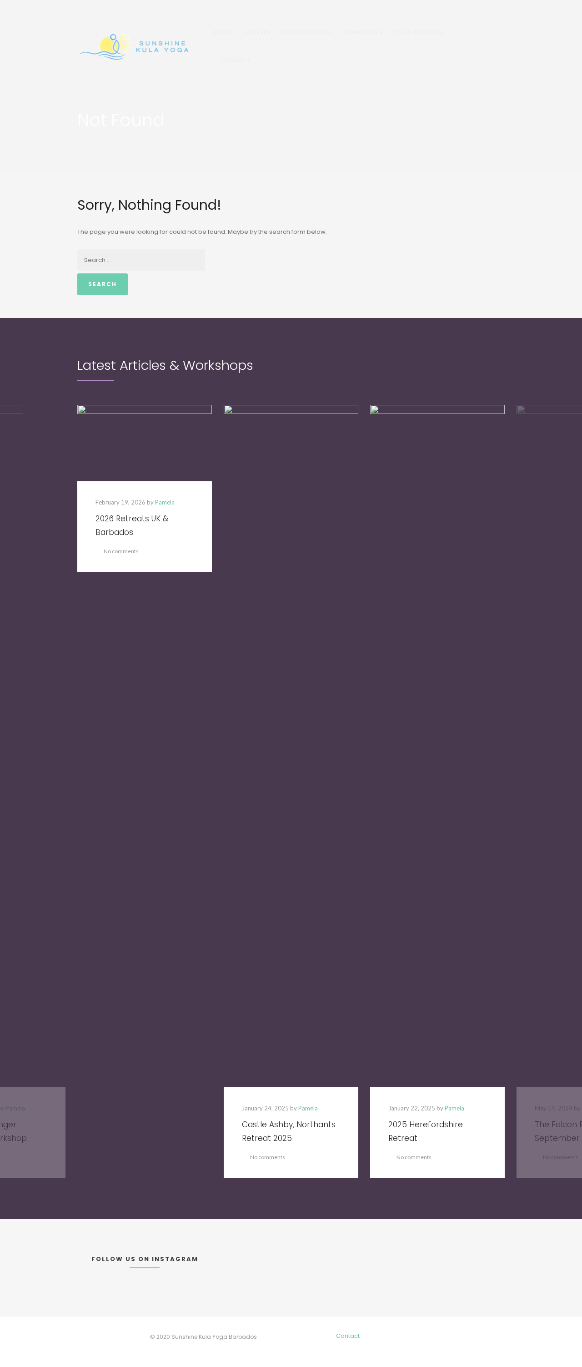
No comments (121, 551)
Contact (348, 1336)
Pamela (165, 502)
